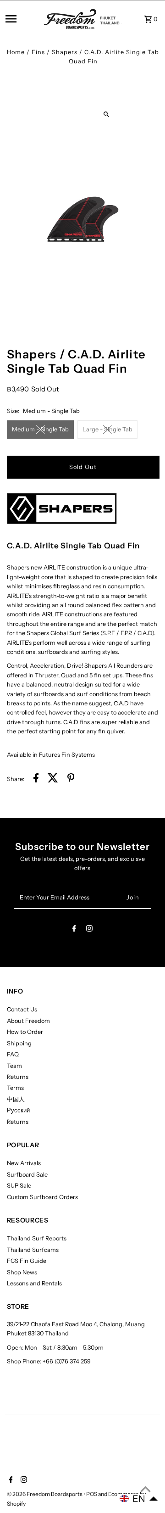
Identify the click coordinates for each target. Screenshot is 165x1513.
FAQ (13, 1054)
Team (14, 1065)
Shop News (22, 1272)
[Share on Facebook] (35, 779)
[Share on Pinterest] (71, 779)
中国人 (16, 1099)
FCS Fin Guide (26, 1260)
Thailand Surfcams (33, 1249)
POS (91, 1494)
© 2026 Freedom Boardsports (45, 1494)
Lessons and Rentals (34, 1283)
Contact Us (22, 1009)
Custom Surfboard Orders (42, 1197)
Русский (18, 1110)
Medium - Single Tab (40, 429)
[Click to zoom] (106, 114)
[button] (138, 1499)
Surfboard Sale (27, 1174)
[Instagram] (89, 930)
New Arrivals (24, 1163)
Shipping (19, 1043)
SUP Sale (19, 1185)
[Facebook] (74, 930)
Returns (17, 1076)
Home (16, 52)
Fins (38, 52)
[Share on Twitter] (53, 779)
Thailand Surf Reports (36, 1238)
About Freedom (28, 1020)
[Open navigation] (22, 18)
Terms (15, 1087)
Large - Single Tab (107, 429)
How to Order (25, 1031)
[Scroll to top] (145, 1489)
